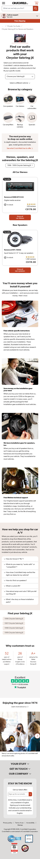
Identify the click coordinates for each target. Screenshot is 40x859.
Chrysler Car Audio (13, 26)
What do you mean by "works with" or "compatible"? (20, 566)
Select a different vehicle (19, 83)
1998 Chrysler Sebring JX (14, 628)
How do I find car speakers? (16, 580)
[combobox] (20, 8)
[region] (20, 736)
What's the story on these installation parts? (20, 601)
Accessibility (30, 823)
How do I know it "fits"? (15, 559)
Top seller (7, 179)
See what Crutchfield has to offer (19, 148)
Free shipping (20, 21)
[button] (37, 736)
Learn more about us (19, 707)
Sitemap (20, 825)
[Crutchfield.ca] (20, 3)
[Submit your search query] (35, 8)
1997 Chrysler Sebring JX (14, 623)
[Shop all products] (3, 3)
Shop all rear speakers (20, 270)
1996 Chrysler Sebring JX (14, 619)
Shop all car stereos (20, 217)
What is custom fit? (13, 586)
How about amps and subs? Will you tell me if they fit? (21, 593)
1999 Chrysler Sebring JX (14, 633)
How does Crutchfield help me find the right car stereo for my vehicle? (20, 574)
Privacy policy (7, 823)
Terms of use (19, 823)
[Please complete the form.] (30, 794)
